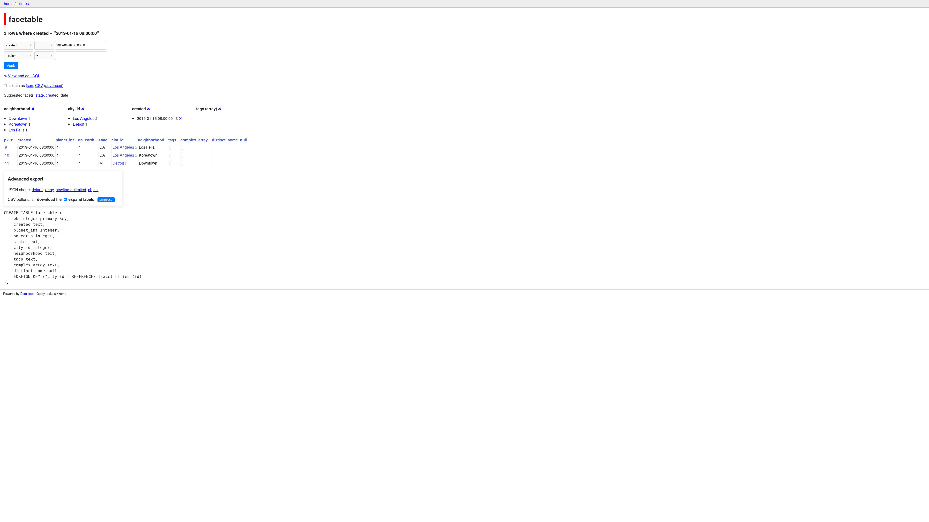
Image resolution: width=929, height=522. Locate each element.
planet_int (65, 140)
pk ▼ (9, 140)
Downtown (18, 118)
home (9, 3)
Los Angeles (83, 118)
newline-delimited (71, 189)
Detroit (78, 124)
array (49, 189)
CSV (39, 85)
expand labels (80, 199)
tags (172, 140)
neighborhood (151, 140)
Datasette (27, 293)
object (93, 189)
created (52, 95)
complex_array (194, 140)
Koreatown (18, 124)
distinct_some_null (229, 140)
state (40, 95)
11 (7, 163)
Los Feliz (16, 130)
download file (49, 199)
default (37, 189)
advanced (53, 85)
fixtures (22, 3)
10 (7, 155)
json (29, 85)
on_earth (86, 140)
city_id (118, 140)
